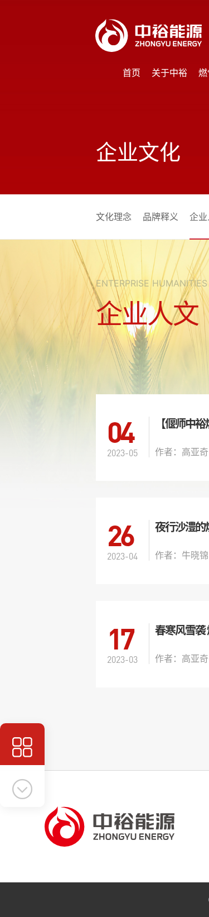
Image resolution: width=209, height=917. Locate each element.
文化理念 (114, 216)
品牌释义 (160, 216)
